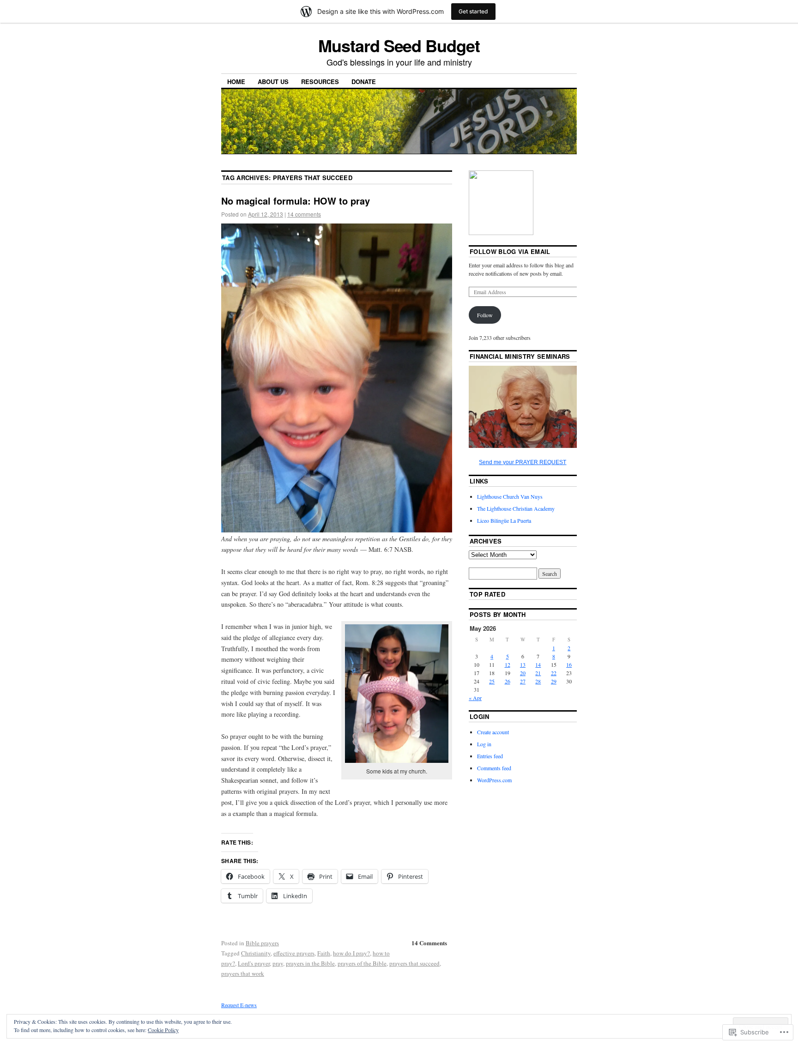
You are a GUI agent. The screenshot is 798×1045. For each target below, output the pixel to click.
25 (492, 681)
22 (553, 673)
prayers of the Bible (362, 963)
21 (538, 673)
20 (523, 673)
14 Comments (429, 942)
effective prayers (293, 953)
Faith (323, 953)
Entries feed (490, 756)
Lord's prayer (254, 963)
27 (523, 681)
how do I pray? (351, 953)
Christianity (256, 953)
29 (553, 681)
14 (538, 664)
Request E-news (239, 1005)
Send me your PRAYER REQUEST (522, 462)
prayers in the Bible (310, 963)
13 (523, 664)
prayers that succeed (414, 963)
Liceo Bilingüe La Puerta (504, 520)
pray (277, 963)
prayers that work (242, 973)
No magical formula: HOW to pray (295, 200)
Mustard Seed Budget (398, 45)
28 (538, 681)
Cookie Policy (163, 1029)
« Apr (475, 697)
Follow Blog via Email (510, 251)
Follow (485, 315)
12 (507, 664)
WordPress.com (494, 780)
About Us (273, 81)
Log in (484, 744)
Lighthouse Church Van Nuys (510, 496)
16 (569, 664)
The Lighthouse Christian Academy (516, 508)
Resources (320, 81)
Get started (473, 11)
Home (236, 81)
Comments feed (494, 768)
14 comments (304, 214)
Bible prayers (262, 943)
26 (507, 681)
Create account (493, 732)
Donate (363, 81)
